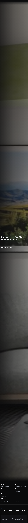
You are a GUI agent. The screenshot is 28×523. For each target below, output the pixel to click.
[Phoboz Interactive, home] (4, 1)
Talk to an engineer (9, 247)
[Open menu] (26, 1)
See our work (3, 247)
